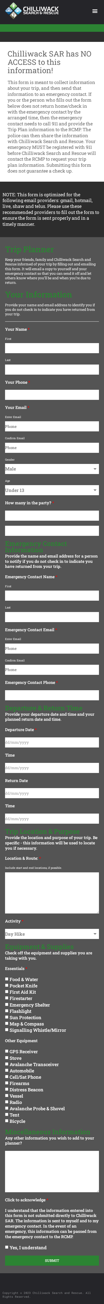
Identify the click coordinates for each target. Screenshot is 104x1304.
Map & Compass (27, 1023)
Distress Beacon (26, 1089)
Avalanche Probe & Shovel (37, 1108)
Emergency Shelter (30, 1005)
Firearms (19, 1083)
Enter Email (13, 417)
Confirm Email (15, 438)
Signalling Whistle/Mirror (38, 1030)
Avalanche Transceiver (34, 1064)
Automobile (22, 1070)
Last (8, 360)
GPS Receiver (24, 1051)
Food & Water (24, 979)
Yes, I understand (28, 1247)
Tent (14, 1115)
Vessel (16, 1096)
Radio (16, 1102)
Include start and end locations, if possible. (33, 868)
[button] (95, 11)
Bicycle (17, 1121)
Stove (15, 1058)
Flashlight (20, 1011)
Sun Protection (25, 1017)
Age (7, 481)
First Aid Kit (23, 992)
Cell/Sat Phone (25, 1077)
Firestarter (21, 998)
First (8, 339)
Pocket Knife (23, 986)
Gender (10, 459)
